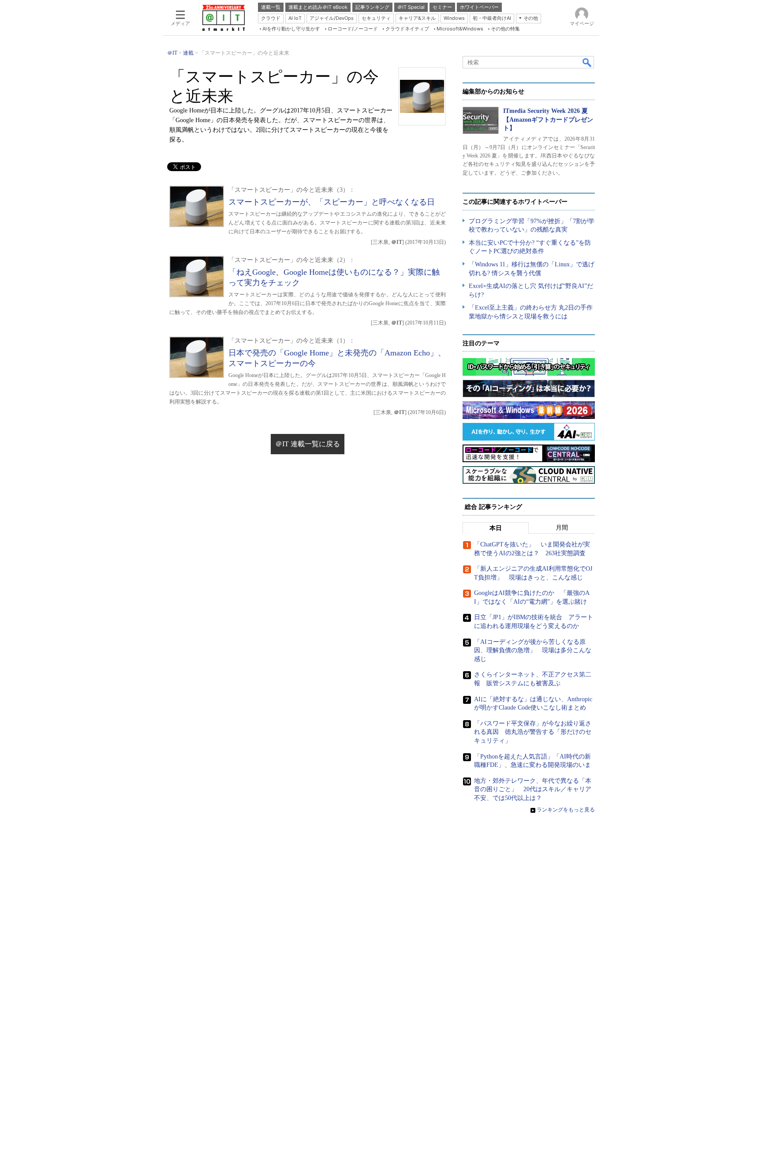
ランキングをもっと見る (566, 810)
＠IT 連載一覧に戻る (307, 444)
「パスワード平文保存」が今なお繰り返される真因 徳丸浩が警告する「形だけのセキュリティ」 (532, 732)
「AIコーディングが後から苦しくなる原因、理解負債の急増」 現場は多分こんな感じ (532, 650)
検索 (587, 62)
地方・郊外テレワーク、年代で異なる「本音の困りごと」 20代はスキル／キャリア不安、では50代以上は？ (532, 789)
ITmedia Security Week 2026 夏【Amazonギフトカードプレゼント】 (548, 119)
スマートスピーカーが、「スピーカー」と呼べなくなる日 (331, 202)
